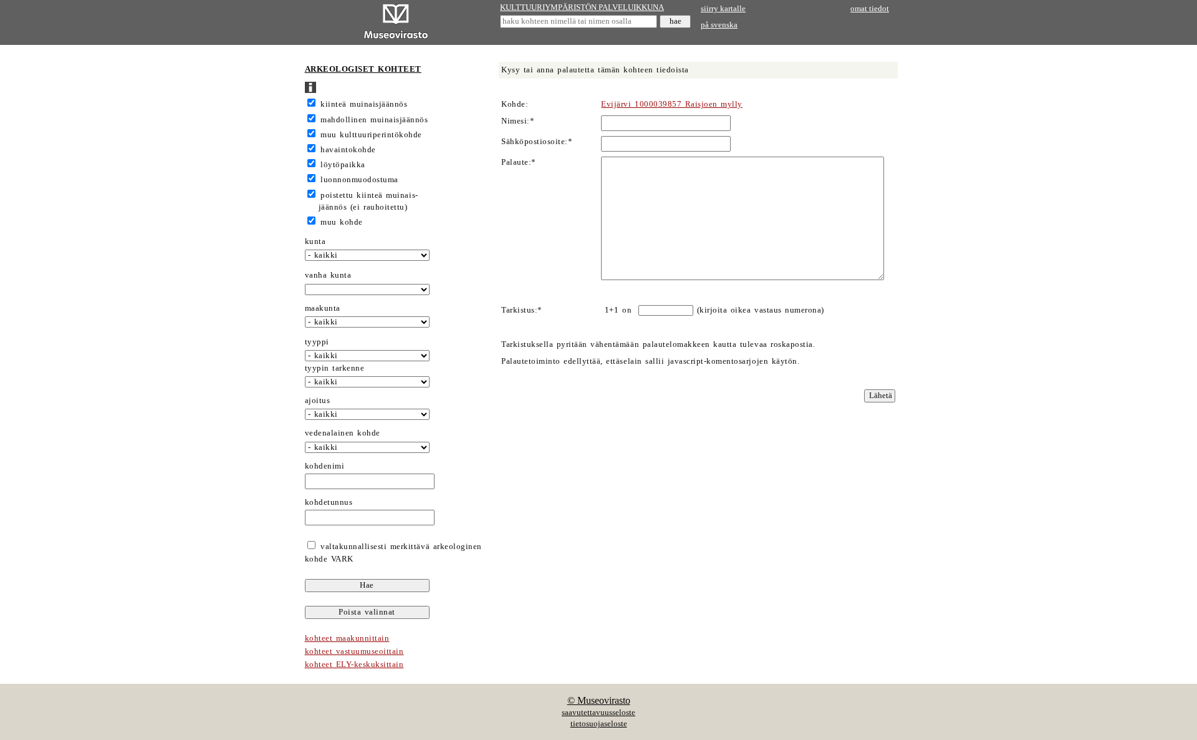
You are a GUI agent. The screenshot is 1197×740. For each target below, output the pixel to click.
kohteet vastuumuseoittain (354, 651)
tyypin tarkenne (335, 368)
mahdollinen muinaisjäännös (374, 119)
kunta (315, 241)
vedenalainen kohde (342, 433)
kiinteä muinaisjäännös (363, 104)
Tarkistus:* (521, 310)
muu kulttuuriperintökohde (371, 134)
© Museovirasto (598, 700)
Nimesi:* (517, 121)
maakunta (322, 308)
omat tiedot (869, 8)
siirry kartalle (723, 8)
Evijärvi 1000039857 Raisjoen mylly (672, 104)
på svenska (719, 25)
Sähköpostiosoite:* (536, 141)
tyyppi (317, 342)
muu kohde (341, 222)
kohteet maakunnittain (347, 638)
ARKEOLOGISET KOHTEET (363, 69)
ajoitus (317, 400)
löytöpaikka (342, 164)
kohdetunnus (329, 502)
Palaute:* (518, 162)
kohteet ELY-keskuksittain (354, 664)
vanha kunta (328, 275)
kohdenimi (325, 466)
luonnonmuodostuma (359, 179)
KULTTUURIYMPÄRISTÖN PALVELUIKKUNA (582, 7)
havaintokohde (348, 149)
